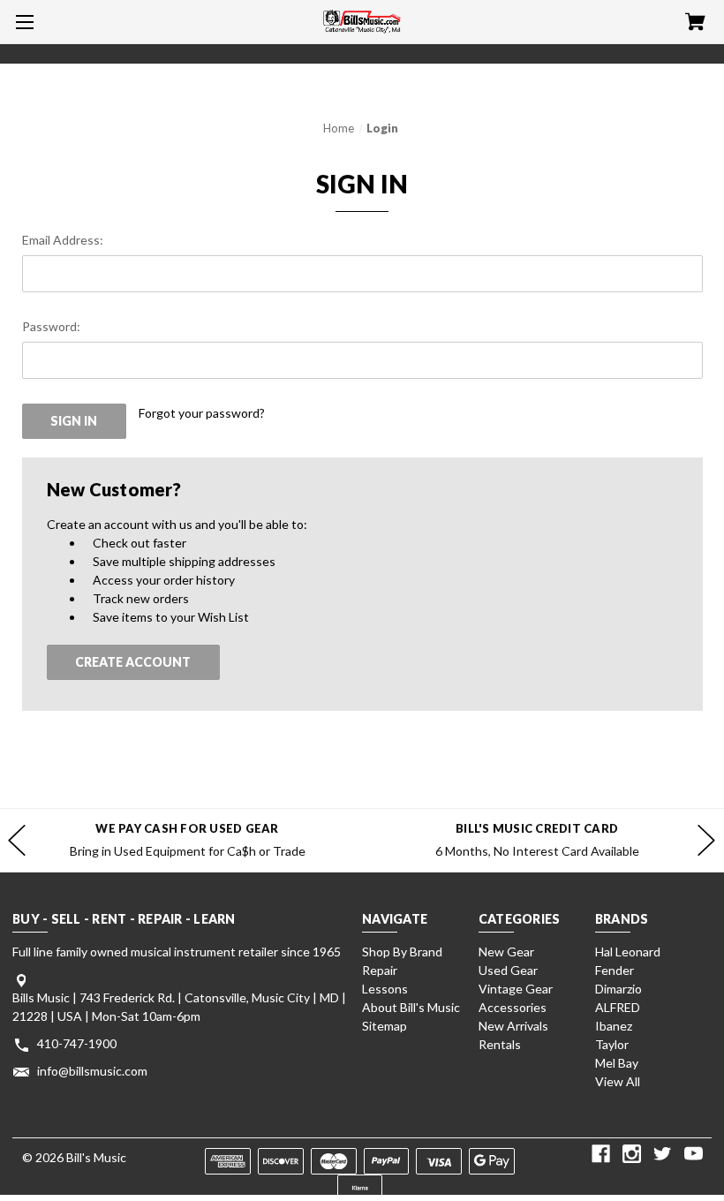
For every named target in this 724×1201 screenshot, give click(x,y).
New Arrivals (513, 1025)
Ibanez (613, 1025)
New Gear (506, 951)
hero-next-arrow (706, 841)
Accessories (513, 1007)
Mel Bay (616, 1062)
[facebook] (601, 1153)
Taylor (612, 1044)
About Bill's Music (411, 1007)
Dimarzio (618, 988)
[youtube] (693, 1153)
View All (617, 1081)
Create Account (133, 661)
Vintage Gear (516, 988)
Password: (51, 326)
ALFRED (617, 1007)
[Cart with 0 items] (695, 23)
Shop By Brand (402, 951)
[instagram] (631, 1153)
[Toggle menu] (22, 22)
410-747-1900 (77, 1043)
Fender (614, 970)
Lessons (385, 988)
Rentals (500, 1044)
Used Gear (508, 970)
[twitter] (662, 1153)
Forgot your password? (202, 412)
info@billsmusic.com (92, 1070)
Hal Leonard (627, 951)
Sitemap (384, 1025)
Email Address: (62, 239)
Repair (379, 970)
